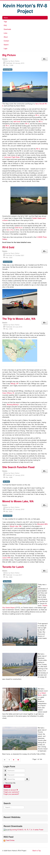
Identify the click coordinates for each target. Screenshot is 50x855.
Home (6, 18)
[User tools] (45, 59)
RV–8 (38, 149)
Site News (6, 481)
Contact (6, 41)
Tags (5, 21)
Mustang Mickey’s (13, 404)
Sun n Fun (10, 230)
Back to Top (37, 850)
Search (6, 44)
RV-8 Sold (8, 247)
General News (7, 69)
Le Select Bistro (42, 694)
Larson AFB (6, 558)
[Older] (14, 759)
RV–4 (37, 115)
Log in (7, 786)
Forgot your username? (11, 792)
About (6, 37)
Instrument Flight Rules (12, 157)
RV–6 (7, 126)
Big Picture (9, 55)
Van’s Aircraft (39, 104)
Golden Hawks (37, 218)
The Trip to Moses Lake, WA (18, 318)
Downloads (7, 29)
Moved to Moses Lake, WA (18, 501)
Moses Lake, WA (15, 526)
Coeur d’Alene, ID (8, 393)
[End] (18, 759)
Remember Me (10, 783)
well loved (16, 121)
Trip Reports (7, 581)
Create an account (10, 790)
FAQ (5, 25)
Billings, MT (15, 383)
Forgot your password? (11, 794)
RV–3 (40, 121)
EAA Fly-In (18, 227)
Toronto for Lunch (13, 567)
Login (5, 48)
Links (5, 33)
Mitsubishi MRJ (42, 524)
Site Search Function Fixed (18, 467)
